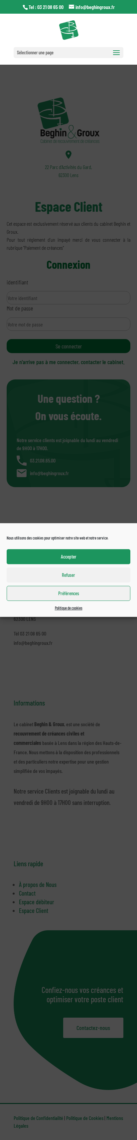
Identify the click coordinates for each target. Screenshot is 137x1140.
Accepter (68, 556)
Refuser (68, 575)
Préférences (68, 593)
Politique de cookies (68, 608)
